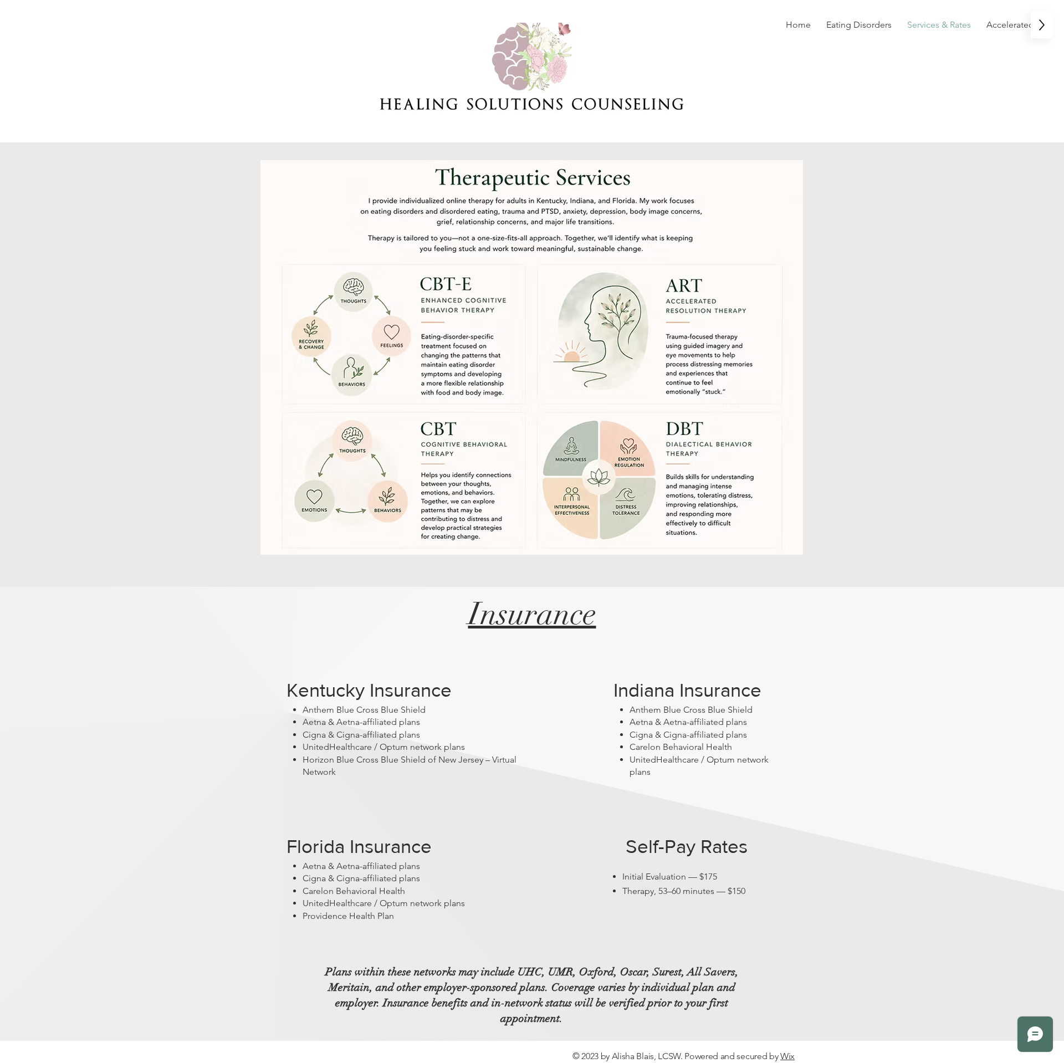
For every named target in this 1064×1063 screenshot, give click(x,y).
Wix (787, 1056)
